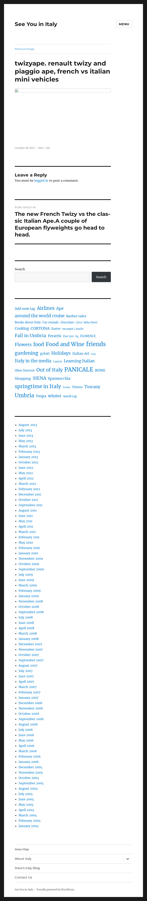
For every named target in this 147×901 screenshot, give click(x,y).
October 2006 (29, 714)
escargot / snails (72, 328)
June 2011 (26, 516)
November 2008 (31, 601)
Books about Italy (28, 322)
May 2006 (26, 740)
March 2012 (27, 484)
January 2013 (28, 457)
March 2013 (27, 446)
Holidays (61, 353)
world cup (70, 396)
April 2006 (26, 746)
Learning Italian (79, 361)
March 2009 (28, 585)
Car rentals (50, 322)
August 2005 (28, 788)
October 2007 (29, 655)
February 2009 (30, 591)
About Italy (23, 859)
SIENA (39, 378)
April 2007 (26, 681)
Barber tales (76, 316)
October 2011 (28, 500)
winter (54, 395)
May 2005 (26, 804)
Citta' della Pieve (86, 322)
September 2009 (31, 569)
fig (76, 336)
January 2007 (28, 697)
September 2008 (31, 612)
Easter (56, 328)
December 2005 (30, 767)
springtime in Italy (38, 386)
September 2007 (31, 660)
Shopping (23, 378)
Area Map (22, 849)
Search (20, 269)
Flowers (23, 344)
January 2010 (28, 553)
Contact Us (23, 877)
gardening (26, 353)
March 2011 (27, 532)
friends (96, 344)
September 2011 (30, 505)
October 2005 (29, 778)
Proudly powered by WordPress (55, 889)
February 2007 (29, 692)
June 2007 (26, 676)
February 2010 (29, 548)
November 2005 (31, 772)
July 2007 (26, 671)
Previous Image (24, 48)
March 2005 (28, 815)
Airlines (46, 308)
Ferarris (54, 336)
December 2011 (30, 494)
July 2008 (26, 617)
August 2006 (28, 724)
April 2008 (26, 628)
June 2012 (26, 468)
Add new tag (25, 309)
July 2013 (25, 430)
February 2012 (29, 489)
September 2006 (31, 719)
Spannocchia (59, 378)
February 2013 (29, 451)
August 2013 (28, 425)
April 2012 (26, 478)
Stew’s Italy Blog (27, 868)
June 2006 (26, 735)
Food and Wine (65, 344)
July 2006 (26, 730)
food (38, 344)
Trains (66, 387)
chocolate (67, 322)
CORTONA (40, 328)
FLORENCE (88, 336)
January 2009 (29, 596)
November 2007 (31, 649)
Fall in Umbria (30, 335)
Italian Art (80, 353)
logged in (41, 180)
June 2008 (26, 623)
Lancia (57, 361)
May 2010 (26, 542)
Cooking (22, 328)
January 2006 (29, 762)
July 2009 (26, 574)
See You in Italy (36, 24)
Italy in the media (33, 360)
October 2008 (29, 607)
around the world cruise (40, 315)
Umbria (24, 395)
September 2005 (31, 783)
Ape (60, 308)
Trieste (77, 387)
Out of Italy (49, 370)
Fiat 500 (68, 336)
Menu (124, 24)
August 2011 (28, 510)
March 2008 (28, 633)
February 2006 (30, 756)
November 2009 (31, 558)
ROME (100, 370)
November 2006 (31, 708)
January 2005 (29, 826)
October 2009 (29, 564)
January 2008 (29, 639)
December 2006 (30, 703)
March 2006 (28, 751)
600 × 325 (44, 147)
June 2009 (26, 580)
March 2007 (28, 687)
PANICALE (78, 369)
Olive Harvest (25, 370)
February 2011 (29, 537)
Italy (93, 354)
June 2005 (26, 799)
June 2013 (26, 435)
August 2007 (28, 665)
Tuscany (92, 386)
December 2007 (30, 644)
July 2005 (26, 794)
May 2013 (26, 441)
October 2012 (28, 462)
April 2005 (26, 810)
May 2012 (26, 473)
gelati (45, 353)
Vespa (41, 396)
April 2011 (26, 526)
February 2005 (30, 820)
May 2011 (25, 521)
